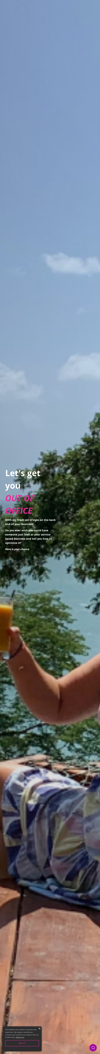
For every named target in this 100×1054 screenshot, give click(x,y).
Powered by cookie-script (22, 1049)
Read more (20, 1037)
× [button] (39, 1029)
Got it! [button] (22, 1043)
